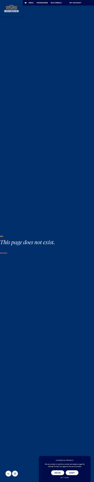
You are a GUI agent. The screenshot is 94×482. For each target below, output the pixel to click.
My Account (75, 2)
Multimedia (56, 2)
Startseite (3, 252)
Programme (42, 2)
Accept (72, 472)
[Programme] (15, 473)
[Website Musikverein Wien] (11, 8)
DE (8, 473)
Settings (65, 478)
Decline (58, 472)
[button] (30, 2)
